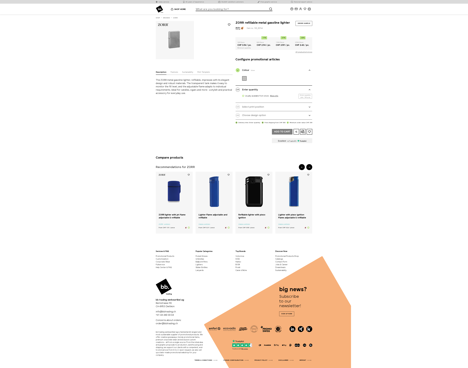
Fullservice (160, 265)
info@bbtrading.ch (166, 312)
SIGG (237, 259)
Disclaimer (283, 360)
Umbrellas (200, 259)
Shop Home (180, 9)
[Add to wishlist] (229, 25)
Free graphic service (268, 2)
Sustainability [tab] (187, 72)
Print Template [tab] (203, 72)
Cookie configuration (233, 360)
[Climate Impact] (243, 329)
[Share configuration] (296, 132)
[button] (302, 167)
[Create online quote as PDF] (303, 132)
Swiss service (164, 2)
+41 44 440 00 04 (165, 315)
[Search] (270, 8)
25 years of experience (194, 2)
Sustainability (280, 270)
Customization (162, 259)
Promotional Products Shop (287, 256)
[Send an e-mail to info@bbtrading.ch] (296, 8)
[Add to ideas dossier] (309, 132)
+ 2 (223, 211)
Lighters (167, 224)
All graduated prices (303, 52)
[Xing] (301, 329)
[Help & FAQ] (291, 8)
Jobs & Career (281, 265)
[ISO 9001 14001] (254, 329)
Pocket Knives (202, 256)
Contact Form (281, 262)
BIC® (237, 265)
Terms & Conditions (203, 360)
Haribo (238, 262)
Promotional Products (165, 256)
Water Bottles (202, 267)
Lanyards (200, 270)
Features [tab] (174, 72)
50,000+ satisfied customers (232, 2)
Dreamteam (280, 267)
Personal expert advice (303, 2)
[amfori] (214, 329)
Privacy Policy (260, 360)
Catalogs (279, 259)
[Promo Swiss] (266, 329)
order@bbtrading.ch (167, 323)
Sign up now (286, 314)
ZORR (161, 224)
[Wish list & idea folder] (304, 8)
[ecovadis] (229, 329)
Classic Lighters (204, 224)
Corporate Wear (163, 262)
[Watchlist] (189, 175)
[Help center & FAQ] (260, 345)
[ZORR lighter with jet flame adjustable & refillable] (174, 191)
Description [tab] (161, 72)
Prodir (237, 267)
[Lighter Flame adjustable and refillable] (214, 191)
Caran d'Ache (241, 270)
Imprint (302, 360)
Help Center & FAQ (164, 267)
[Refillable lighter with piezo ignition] (253, 191)
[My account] (300, 8)
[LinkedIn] (292, 329)
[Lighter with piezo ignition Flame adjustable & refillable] (293, 191)
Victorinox (239, 256)
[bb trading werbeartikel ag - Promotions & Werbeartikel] (159, 9)
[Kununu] (309, 329)
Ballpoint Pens (201, 262)
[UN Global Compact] (278, 329)
